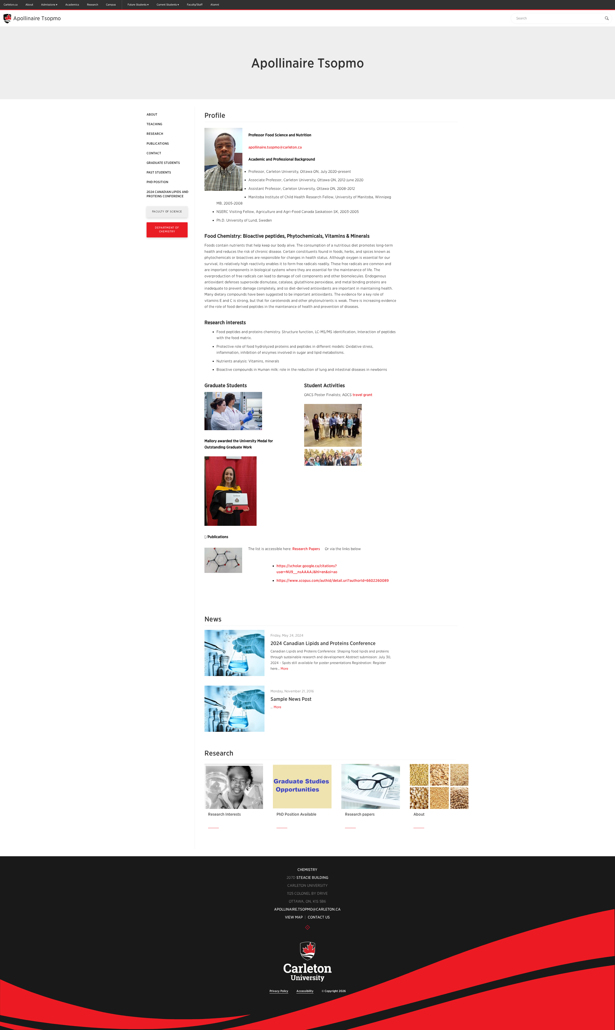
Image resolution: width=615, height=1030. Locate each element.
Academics (72, 4)
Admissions (48, 4)
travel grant (362, 395)
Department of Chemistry (167, 229)
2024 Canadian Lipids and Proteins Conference (167, 194)
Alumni (214, 4)
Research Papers (306, 549)
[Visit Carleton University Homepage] (307, 962)
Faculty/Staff (195, 4)
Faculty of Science (167, 211)
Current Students (167, 4)
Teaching (154, 124)
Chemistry (307, 870)
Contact (154, 153)
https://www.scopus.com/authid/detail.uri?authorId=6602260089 (333, 580)
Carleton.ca (11, 4)
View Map (294, 917)
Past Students (159, 172)
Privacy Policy (279, 991)
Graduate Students (163, 163)
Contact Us (319, 917)
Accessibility (305, 991)
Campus (111, 4)
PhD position (157, 182)
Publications (158, 143)
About (29, 4)
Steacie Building (312, 877)
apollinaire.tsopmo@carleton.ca (275, 147)
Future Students (137, 4)
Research (92, 4)
